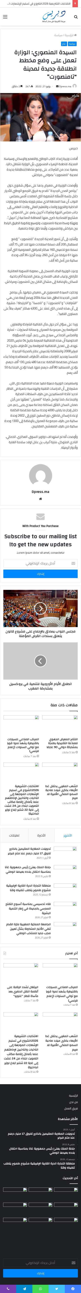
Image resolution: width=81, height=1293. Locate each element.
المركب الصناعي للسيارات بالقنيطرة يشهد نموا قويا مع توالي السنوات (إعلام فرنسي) (23, 745)
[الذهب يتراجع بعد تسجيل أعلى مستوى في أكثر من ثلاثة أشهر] (15, 1209)
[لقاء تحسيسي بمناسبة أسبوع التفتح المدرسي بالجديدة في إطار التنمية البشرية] (65, 909)
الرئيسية (69, 35)
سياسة (58, 35)
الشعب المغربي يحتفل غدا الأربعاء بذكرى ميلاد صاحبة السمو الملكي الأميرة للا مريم (61, 792)
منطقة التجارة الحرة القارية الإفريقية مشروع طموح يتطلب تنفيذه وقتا (28, 888)
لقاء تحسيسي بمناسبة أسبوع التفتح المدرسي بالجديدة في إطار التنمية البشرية (28, 908)
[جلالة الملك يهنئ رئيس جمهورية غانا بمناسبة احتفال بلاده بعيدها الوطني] (65, 873)
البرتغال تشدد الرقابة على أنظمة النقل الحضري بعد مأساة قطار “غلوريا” (22, 992)
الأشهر (68, 835)
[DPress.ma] (54, 16)
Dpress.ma (65, 86)
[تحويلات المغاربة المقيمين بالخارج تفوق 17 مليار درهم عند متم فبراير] (65, 854)
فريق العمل (71, 1108)
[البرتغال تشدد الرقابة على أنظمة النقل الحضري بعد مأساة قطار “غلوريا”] (20, 973)
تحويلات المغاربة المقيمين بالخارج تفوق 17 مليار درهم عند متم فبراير (29, 851)
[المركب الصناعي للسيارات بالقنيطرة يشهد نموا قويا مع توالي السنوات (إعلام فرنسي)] (21, 725)
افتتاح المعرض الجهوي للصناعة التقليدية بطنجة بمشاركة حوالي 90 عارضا (62, 743)
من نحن (73, 1102)
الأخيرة (41, 835)
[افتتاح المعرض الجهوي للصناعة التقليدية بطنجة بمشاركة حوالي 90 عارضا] (60, 725)
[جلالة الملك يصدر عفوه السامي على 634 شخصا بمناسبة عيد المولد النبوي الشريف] (41, 1224)
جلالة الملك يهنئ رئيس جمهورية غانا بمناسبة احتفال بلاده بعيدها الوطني (28, 870)
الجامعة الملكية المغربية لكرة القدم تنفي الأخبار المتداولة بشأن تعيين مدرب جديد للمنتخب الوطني (28, 929)
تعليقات (14, 835)
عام (64, 44)
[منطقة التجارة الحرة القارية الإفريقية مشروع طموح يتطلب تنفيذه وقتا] (65, 891)
